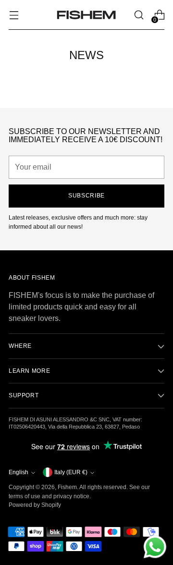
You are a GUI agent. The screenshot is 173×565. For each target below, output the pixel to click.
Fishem (67, 487)
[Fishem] (86, 15)
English (18, 472)
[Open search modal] (138, 15)
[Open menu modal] (14, 15)
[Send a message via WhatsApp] (155, 547)
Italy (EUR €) (70, 472)
